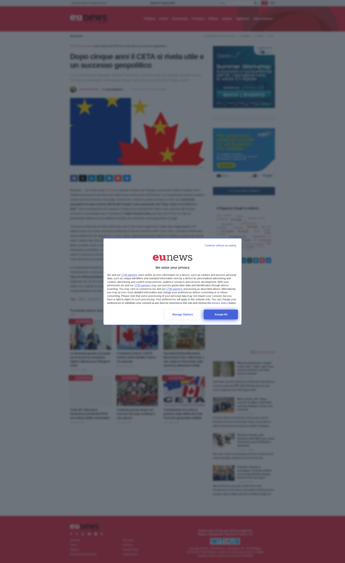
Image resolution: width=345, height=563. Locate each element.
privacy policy (220, 302)
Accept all (221, 314)
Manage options (182, 314)
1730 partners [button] (129, 274)
